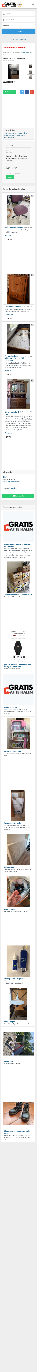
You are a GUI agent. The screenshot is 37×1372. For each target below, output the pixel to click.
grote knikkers (9, 909)
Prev (5, 71)
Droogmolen (8, 1061)
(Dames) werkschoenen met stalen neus (17, 1132)
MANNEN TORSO (10, 707)
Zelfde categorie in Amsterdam (14, 135)
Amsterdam (25, 52)
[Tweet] (22, 92)
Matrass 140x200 (10, 867)
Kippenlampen (9, 1022)
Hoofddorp (8, 235)
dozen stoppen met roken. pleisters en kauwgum (17, 545)
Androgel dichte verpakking (14, 979)
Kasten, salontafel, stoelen (12, 413)
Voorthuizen (9, 433)
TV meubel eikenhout (13, 306)
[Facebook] (27, 92)
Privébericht (10, 92)
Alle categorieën (9, 137)
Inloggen (9, 177)
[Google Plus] (32, 92)
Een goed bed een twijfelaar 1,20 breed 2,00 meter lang (14, 358)
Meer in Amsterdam (10, 133)
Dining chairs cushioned (14, 227)
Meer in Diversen (24, 133)
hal (7, 150)
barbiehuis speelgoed (12, 751)
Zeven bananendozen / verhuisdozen (18, 595)
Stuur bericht (19, 496)
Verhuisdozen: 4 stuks (12, 823)
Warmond (8, 371)
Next (22, 71)
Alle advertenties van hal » (11, 482)
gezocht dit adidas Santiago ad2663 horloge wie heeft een (18, 665)
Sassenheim (9, 315)
